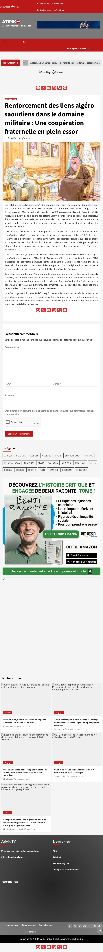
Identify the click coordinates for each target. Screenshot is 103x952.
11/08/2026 (73, 776)
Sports (32, 470)
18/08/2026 (20, 726)
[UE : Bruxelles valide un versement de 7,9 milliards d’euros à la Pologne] (77, 749)
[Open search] (24, 42)
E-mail (57, 383)
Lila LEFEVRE (61, 776)
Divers (58, 456)
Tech (42, 470)
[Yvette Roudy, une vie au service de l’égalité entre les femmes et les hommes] (26, 699)
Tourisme (53, 470)
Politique (80, 463)
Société (20, 470)
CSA (55, 851)
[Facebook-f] (70, 926)
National (53, 463)
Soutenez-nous (58, 3)
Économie (67, 470)
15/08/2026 (20, 779)
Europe (89, 456)
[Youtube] (84, 926)
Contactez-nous (43, 10)
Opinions (66, 463)
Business (34, 456)
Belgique (21, 456)
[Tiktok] (89, 926)
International (10, 99)
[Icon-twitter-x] (80, 926)
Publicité (57, 857)
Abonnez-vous (42, 3)
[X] (43, 88)
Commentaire (13, 347)
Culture (46, 456)
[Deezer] (99, 930)
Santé (92, 463)
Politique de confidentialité (66, 869)
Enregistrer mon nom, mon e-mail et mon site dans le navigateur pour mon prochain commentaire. (49, 412)
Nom (8, 383)
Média (41, 463)
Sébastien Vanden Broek (14, 829)
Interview (29, 463)
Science (8, 470)
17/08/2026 (71, 729)
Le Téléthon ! (59, 10)
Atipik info (24, 138)
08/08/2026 (31, 829)
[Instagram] (75, 926)
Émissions (81, 470)
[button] (5, 42)
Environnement (73, 456)
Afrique (8, 456)
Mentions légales (61, 863)
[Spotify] (99, 926)
